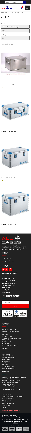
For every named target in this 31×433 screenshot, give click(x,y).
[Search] (24, 2)
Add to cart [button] (5, 91)
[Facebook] (3, 269)
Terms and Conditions (8, 417)
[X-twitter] (6, 269)
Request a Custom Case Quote (11, 410)
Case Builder (13, 415)
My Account (5, 415)
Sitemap (18, 417)
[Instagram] (10, 269)
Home (2, 12)
